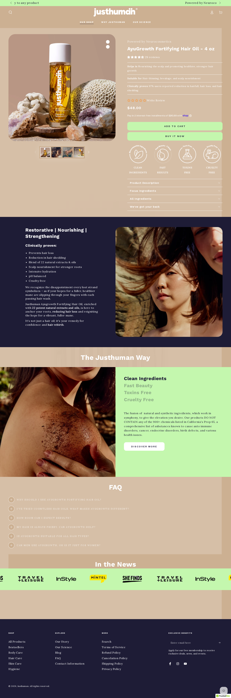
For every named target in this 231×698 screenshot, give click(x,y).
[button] (10, 12)
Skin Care (14, 663)
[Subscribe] (221, 642)
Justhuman (23, 686)
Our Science (63, 647)
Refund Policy (111, 652)
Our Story (62, 641)
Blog (58, 652)
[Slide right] (220, 3)
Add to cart (175, 126)
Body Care (15, 652)
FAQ (58, 658)
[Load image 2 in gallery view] (56, 152)
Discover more (144, 446)
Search (106, 641)
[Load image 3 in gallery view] (68, 152)
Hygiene (14, 669)
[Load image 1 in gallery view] (45, 152)
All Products (16, 641)
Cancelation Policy (115, 658)
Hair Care (15, 658)
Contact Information (69, 663)
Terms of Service (113, 647)
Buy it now (175, 136)
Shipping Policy (112, 663)
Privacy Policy (111, 669)
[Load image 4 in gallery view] (79, 152)
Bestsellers (16, 647)
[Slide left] (11, 3)
